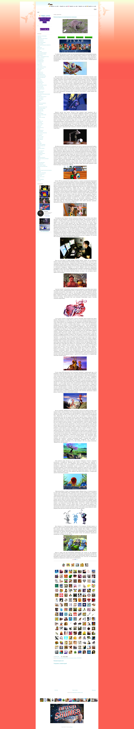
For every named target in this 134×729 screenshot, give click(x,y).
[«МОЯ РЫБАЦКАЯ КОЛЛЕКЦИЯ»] (86, 564)
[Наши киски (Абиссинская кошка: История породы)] (80, 620)
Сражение (38, 159)
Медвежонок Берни (40, 113)
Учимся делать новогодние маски (42, 166)
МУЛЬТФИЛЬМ (79, 657)
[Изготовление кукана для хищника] (61, 602)
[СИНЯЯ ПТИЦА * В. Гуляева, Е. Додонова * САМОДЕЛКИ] (57, 573)
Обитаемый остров (40, 121)
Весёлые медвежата (40, 59)
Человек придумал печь (40, 174)
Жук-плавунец (39, 69)
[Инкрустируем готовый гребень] (84, 606)
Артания (38, 46)
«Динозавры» (39, 37)
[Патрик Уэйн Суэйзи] (44, 223)
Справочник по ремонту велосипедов (42, 158)
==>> (77, 559)
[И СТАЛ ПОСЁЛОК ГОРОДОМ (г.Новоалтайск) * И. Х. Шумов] (88, 38)
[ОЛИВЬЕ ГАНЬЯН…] (70, 639)
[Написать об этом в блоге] (64, 656)
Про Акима (39, 141)
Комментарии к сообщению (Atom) (77, 692)
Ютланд (38, 177)
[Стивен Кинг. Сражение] (84, 573)
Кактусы (38, 90)
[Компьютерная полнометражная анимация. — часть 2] (70, 38)
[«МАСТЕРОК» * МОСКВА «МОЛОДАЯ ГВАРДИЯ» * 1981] (61, 625)
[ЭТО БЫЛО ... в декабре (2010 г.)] (66, 573)
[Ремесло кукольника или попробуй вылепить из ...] (38, 701)
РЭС (38, 149)
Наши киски (39, 115)
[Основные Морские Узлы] (75, 606)
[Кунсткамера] (93, 573)
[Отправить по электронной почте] (63, 656)
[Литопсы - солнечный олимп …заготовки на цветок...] (84, 635)
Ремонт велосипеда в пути (41, 145)
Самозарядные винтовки (41, 153)
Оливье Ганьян (39, 122)
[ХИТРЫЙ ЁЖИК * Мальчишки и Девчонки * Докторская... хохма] (70, 649)
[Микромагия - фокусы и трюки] (84, 602)
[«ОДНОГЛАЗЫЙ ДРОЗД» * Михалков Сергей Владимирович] (61, 630)
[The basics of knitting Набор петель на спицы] (80, 587)
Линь (38, 105)
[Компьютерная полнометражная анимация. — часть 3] (79, 38)
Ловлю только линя (40, 109)
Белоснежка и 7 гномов (40, 48)
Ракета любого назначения (41, 144)
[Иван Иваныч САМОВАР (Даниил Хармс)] (82, 564)
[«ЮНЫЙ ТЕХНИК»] (84, 592)
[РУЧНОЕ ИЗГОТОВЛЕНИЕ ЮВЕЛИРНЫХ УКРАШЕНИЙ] (75, 597)
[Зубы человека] (70, 606)
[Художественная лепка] (41, 701)
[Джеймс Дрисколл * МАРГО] (84, 597)
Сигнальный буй (39, 154)
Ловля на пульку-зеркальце (41, 108)
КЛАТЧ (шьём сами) (40, 92)
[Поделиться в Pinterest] (67, 656)
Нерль (38, 118)
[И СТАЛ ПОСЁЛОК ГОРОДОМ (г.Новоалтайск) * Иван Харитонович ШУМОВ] (57, 625)
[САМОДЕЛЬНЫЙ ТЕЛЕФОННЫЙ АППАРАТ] (75, 625)
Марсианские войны (40, 110)
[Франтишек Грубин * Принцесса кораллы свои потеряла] (75, 602)
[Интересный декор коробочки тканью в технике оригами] (52, 701)
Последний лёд (39, 135)
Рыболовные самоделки (40, 148)
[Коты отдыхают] (75, 630)
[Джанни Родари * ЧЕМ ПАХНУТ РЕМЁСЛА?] (70, 602)
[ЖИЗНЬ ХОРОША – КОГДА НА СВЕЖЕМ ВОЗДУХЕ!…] (61, 644)
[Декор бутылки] (57, 606)
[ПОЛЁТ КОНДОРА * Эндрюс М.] (57, 639)
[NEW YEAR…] (66, 635)
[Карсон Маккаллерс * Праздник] (92, 701)
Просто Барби (39, 143)
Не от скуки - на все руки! (41, 117)
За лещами (39, 70)
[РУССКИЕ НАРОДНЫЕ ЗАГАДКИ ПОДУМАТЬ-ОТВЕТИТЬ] (57, 592)
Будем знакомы (39, 51)
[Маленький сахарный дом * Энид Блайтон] (80, 606)
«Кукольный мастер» (40, 39)
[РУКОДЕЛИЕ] (93, 611)
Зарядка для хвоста (40, 72)
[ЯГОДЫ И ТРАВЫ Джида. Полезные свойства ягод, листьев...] (84, 625)
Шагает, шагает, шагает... (41, 176)
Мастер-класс (39, 112)
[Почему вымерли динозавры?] (89, 592)
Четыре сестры (39, 175)
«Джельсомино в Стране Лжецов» (42, 38)
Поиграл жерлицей (40, 131)
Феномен (38, 167)
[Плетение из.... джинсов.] (93, 583)
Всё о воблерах (39, 63)
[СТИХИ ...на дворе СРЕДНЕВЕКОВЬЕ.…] (75, 649)
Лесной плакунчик (40, 104)
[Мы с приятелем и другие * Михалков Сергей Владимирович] (57, 630)
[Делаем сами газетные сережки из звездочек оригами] (59, 701)
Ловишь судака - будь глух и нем (42, 106)
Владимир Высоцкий (40, 60)
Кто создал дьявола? (40, 97)
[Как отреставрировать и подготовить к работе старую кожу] (80, 583)
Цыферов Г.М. (45, 16)
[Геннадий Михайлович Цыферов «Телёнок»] (88, 701)
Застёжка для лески (40, 73)
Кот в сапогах (39, 95)
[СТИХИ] (89, 597)
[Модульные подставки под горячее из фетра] (56, 701)
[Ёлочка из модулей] (45, 701)
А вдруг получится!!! (40, 41)
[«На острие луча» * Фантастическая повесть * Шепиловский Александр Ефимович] (61, 573)
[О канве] (93, 602)
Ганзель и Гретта (39, 65)
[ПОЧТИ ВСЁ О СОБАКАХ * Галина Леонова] (93, 592)
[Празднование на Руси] (66, 606)
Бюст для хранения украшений (41, 52)
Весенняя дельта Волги (40, 57)
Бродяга (38, 50)
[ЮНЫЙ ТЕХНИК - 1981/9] (73, 564)
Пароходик (39, 126)
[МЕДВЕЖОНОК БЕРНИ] (80, 611)
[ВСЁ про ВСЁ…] (89, 654)
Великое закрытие (40, 55)
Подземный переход (40, 130)
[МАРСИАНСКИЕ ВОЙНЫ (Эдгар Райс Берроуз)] (57, 597)
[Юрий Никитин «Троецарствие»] (57, 611)
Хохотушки (39, 171)
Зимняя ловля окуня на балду (41, 75)
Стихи (38, 161)
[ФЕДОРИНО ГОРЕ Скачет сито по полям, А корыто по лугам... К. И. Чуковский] (89, 625)
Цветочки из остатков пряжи (41, 172)
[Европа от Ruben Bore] (57, 616)
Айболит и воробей (40, 43)
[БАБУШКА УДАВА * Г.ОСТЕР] (70, 611)
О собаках (38, 119)
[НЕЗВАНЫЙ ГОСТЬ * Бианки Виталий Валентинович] (57, 635)
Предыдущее (94, 690)
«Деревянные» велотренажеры (42, 35)
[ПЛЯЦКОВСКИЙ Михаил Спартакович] (77, 564)
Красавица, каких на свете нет (41, 96)
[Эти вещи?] (61, 611)
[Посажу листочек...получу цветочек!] (70, 616)
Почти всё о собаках (40, 136)
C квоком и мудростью (40, 150)
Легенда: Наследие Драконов (41, 103)
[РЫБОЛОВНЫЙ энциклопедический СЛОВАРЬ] (66, 616)
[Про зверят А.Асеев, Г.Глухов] (66, 578)
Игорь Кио (39, 78)
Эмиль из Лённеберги (40, 179)
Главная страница (75, 690)
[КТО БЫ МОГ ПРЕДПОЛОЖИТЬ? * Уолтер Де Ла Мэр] (93, 625)
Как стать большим (40, 86)
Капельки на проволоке (40, 91)
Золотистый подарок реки (41, 77)
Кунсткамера (39, 100)
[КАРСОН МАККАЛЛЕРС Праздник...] (57, 649)
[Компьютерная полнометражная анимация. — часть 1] (61, 38)
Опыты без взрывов (40, 123)
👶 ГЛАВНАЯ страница (44, 15)
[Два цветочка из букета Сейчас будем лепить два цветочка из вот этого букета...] (57, 587)
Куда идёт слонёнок (40, 99)
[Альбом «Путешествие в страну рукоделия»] (89, 606)
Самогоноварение (40, 152)
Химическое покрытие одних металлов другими (44, 170)
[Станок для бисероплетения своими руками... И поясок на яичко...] (66, 602)
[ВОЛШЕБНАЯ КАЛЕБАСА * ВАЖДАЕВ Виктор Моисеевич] (85, 701)
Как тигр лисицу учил (40, 87)
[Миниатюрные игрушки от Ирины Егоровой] (80, 602)
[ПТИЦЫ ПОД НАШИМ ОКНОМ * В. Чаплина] (96, 701)
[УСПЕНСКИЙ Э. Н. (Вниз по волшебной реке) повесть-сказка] (68, 564)
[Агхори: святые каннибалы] (80, 597)
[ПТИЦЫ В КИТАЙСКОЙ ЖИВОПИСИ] (61, 606)
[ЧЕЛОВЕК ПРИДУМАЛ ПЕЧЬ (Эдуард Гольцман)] (57, 620)
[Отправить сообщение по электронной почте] (61, 656)
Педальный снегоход (40, 127)
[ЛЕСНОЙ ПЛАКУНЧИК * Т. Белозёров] (93, 635)
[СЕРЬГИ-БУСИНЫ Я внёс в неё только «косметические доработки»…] (70, 630)
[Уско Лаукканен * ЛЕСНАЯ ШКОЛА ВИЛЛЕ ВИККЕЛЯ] (66, 592)
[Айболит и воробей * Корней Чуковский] (75, 573)
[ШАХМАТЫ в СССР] (66, 625)
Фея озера (38, 168)
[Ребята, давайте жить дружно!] (61, 592)
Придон (38, 140)
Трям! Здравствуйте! (40, 163)
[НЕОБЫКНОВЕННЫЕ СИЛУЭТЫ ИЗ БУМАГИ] (70, 701)
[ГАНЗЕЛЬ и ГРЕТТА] (75, 611)
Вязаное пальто (39, 64)
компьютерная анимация (60, 657)
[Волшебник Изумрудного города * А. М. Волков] (66, 611)
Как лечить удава (39, 83)
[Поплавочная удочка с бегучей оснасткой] (89, 583)
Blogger (71, 726)
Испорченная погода (40, 82)
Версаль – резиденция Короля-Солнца (43, 56)
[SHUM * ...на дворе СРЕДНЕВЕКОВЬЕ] (78, 701)
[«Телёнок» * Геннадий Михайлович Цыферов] (61, 649)
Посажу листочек (40, 134)
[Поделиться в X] (65, 656)
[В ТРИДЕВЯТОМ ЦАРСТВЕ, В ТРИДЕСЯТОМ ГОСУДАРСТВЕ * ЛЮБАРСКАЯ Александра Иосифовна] (80, 592)
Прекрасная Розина (40, 137)
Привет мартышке (40, 139)
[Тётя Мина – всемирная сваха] (93, 630)
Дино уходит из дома (40, 68)
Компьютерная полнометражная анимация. (70, 657)
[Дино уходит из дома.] (84, 611)
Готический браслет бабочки (41, 66)
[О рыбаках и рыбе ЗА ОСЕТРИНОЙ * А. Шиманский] (70, 597)
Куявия (38, 101)
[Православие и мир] (61, 616)
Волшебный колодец (40, 61)
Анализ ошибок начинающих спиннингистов (44, 44)
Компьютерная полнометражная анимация (43, 94)
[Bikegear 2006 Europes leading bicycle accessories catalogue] (84, 583)
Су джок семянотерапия (41, 162)
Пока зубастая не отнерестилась (42, 132)
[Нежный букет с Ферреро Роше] (49, 701)
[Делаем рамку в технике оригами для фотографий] (67, 701)
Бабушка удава (39, 47)
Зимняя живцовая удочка (41, 74)
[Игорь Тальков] (89, 611)
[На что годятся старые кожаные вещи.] (93, 597)
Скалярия (38, 156)
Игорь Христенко (40, 81)
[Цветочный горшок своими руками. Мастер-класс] (74, 701)
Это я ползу (39, 180)
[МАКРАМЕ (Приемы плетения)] (89, 602)
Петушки (38, 128)
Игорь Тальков (39, 79)
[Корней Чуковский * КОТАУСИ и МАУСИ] (70, 592)
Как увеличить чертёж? (40, 88)
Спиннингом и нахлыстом (41, 157)
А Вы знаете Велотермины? (41, 42)
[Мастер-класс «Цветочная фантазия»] (57, 578)
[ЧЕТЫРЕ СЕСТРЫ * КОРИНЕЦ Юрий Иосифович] (75, 616)
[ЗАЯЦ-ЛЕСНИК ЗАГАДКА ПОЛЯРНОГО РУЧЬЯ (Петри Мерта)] (64, 564)
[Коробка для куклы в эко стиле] (93, 606)
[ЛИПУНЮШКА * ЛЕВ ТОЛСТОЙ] (66, 597)
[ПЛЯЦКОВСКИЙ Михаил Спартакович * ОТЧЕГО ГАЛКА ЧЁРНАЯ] (80, 625)
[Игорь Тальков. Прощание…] (93, 654)
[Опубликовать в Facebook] (66, 656)
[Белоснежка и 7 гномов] (70, 573)
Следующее (56, 690)
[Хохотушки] (66, 620)
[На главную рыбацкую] (44, 230)
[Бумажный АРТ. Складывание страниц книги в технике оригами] (63, 701)
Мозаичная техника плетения (41, 114)
